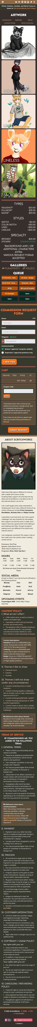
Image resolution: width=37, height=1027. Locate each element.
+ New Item (9, 362)
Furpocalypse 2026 (8, 601)
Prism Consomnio (26, 510)
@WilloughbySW (10, 820)
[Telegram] (31, 2)
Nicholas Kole (16, 512)
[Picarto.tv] (25, 2)
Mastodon (6, 590)
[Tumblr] (34, 2)
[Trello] (28, 2)
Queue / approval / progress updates (19, 349)
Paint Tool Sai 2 (19, 551)
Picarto (18, 590)
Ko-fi (30, 586)
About (30, 20)
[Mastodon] (22, 2)
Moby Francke (29, 512)
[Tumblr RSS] (3, 2)
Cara (18, 583)
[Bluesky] (16, 2)
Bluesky (6, 583)
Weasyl (30, 268)
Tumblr (18, 594)
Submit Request (18, 430)
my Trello (6, 908)
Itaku (18, 586)
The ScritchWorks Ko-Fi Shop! (24, 8)
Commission (6, 20)
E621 (30, 583)
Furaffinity (12, 268)
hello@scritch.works (11, 816)
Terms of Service (27, 23)
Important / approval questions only (19, 353)
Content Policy (9, 23)
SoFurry (30, 590)
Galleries (18, 20)
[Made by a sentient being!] (8, 1020)
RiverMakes (6, 512)
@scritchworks (9, 818)
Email (4, 327)
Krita (11, 551)
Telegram (9, 337)
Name (18, 318)
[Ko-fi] (19, 2)
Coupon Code (8, 387)
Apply (6, 396)
